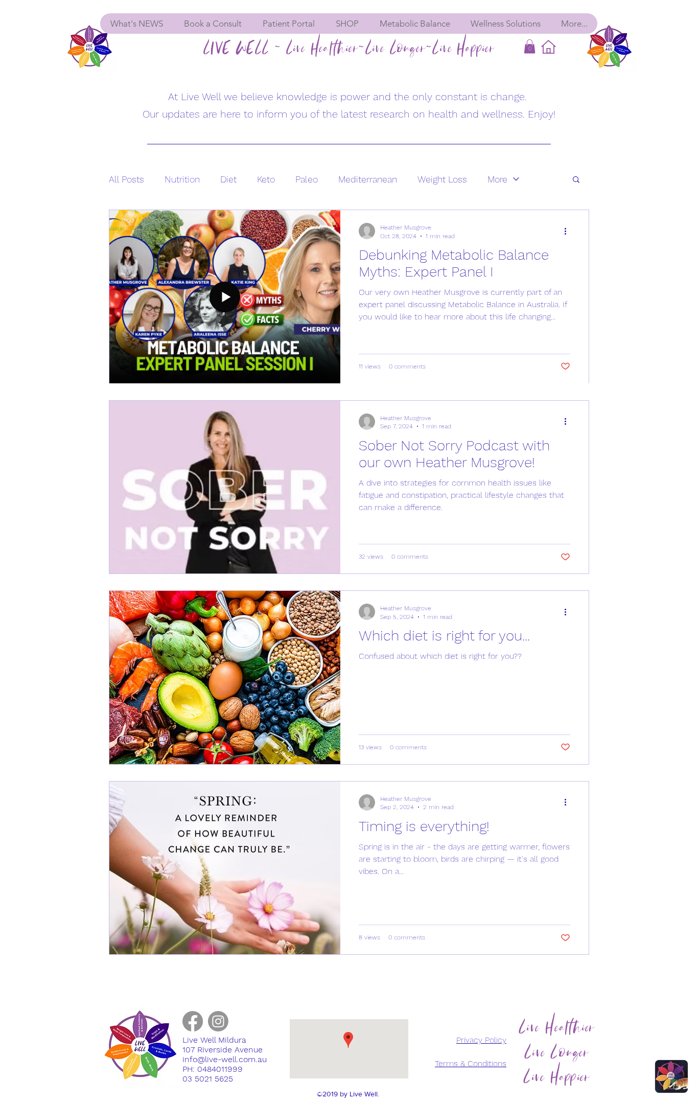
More (497, 179)
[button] (530, 46)
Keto (266, 179)
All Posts (126, 179)
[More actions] (569, 231)
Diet (228, 179)
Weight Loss (442, 179)
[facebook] (192, 1021)
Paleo (306, 179)
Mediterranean (367, 179)
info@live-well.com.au (224, 1059)
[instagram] (218, 1021)
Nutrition (182, 179)
